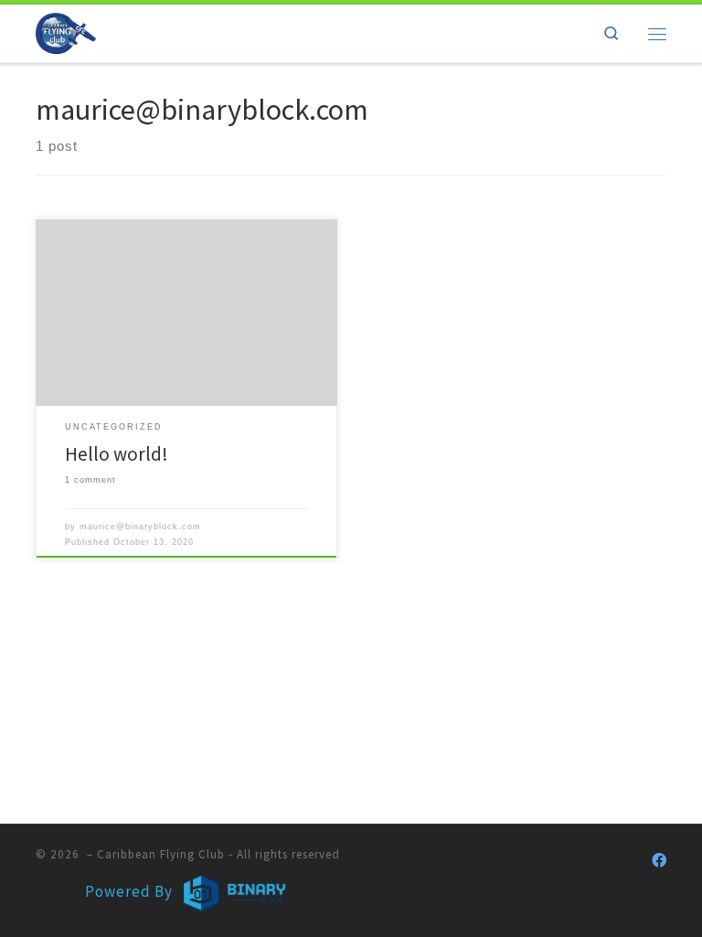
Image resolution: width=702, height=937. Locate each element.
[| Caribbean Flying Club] (66, 31)
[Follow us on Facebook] (659, 860)
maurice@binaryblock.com (140, 526)
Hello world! (116, 454)
